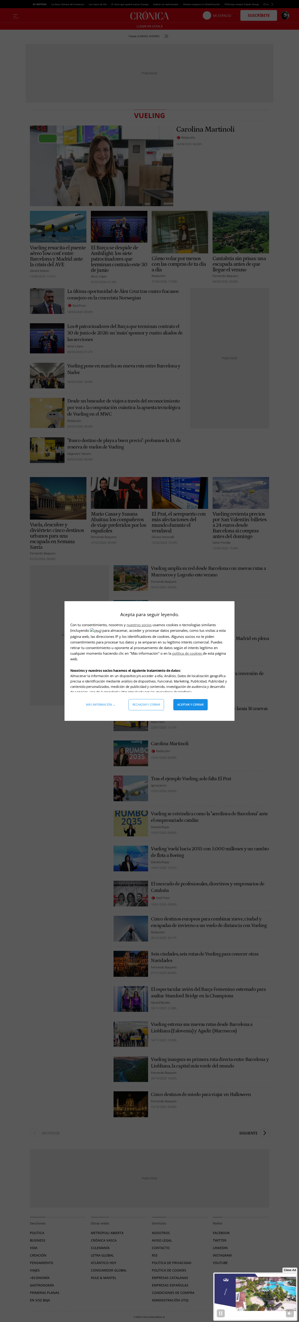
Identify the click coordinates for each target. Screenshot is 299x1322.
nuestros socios (139, 624)
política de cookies (187, 653)
